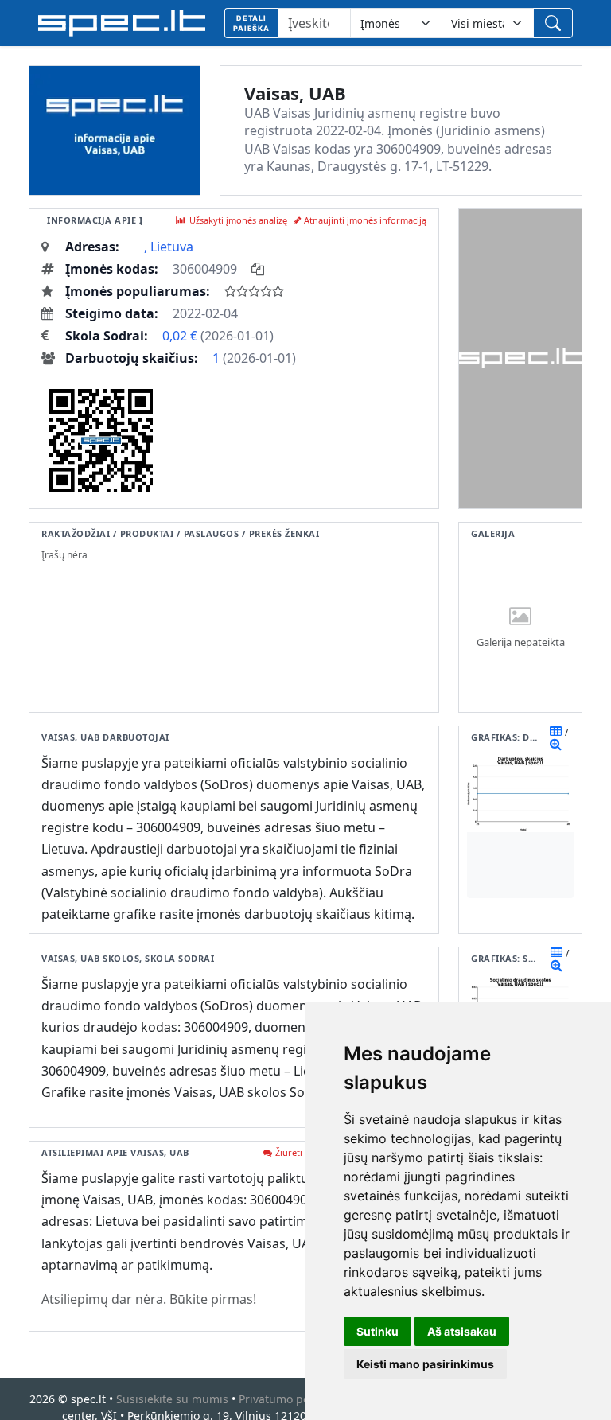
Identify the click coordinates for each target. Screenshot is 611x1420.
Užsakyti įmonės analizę (238, 220)
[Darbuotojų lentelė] (556, 731)
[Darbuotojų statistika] (556, 744)
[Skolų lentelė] (556, 952)
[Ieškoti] (553, 23)
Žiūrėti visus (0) (306, 1152)
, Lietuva (168, 246)
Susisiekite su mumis (172, 1398)
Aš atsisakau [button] (461, 1331)
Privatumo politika (287, 1398)
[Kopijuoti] (257, 268)
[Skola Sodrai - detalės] (556, 965)
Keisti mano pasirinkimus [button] (425, 1364)
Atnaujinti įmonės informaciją (365, 220)
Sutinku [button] (377, 1331)
